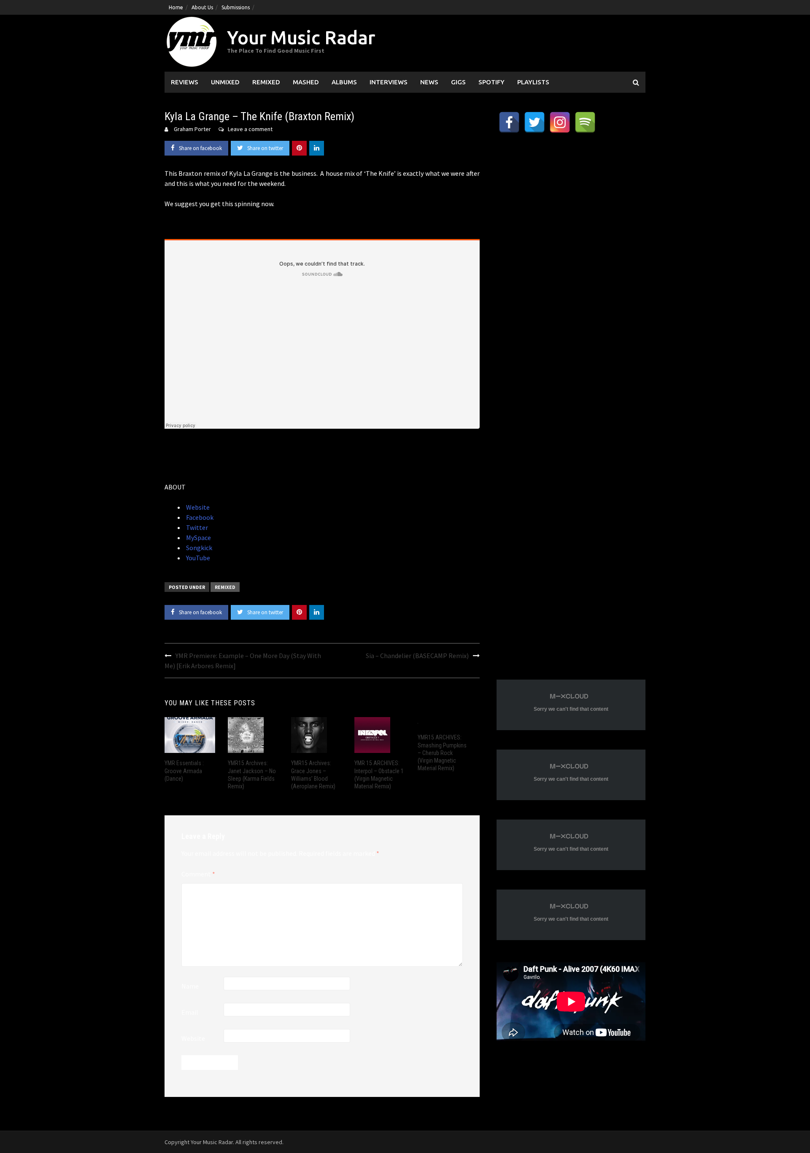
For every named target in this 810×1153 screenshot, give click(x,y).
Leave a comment (250, 129)
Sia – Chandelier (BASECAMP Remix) (417, 655)
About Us (202, 7)
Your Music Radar (301, 37)
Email (189, 1012)
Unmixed (225, 82)
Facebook (199, 517)
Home (176, 7)
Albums (344, 82)
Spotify (491, 82)
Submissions (235, 7)
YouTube (197, 558)
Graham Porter (192, 129)
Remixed (266, 82)
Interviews (389, 82)
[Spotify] (585, 122)
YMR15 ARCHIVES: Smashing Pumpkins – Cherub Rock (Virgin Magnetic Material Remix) (442, 752)
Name (190, 986)
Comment (198, 874)
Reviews (184, 82)
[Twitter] (534, 122)
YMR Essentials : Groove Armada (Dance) (184, 771)
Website (197, 507)
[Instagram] (559, 122)
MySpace (198, 537)
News (429, 82)
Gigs (458, 82)
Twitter (196, 527)
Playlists (533, 82)
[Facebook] (509, 122)
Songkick (198, 547)
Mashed (306, 82)
